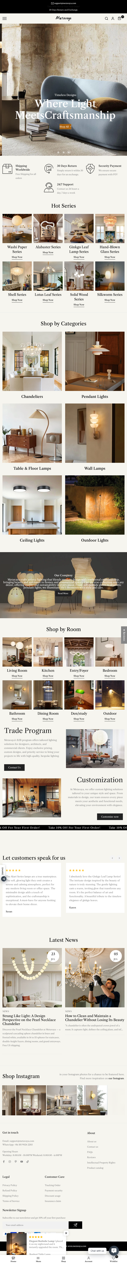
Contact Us (14, 767)
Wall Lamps (94, 468)
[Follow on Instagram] (9, 1161)
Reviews (91, 1157)
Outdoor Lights (94, 540)
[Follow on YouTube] (21, 1161)
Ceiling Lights (32, 540)
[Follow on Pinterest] (15, 1161)
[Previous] (112, 858)
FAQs (90, 1152)
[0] (119, 18)
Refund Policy (9, 1190)
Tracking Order (52, 1185)
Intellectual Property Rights (101, 1162)
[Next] (119, 858)
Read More (63, 593)
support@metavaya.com (65, 3)
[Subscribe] (75, 1225)
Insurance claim (53, 1201)
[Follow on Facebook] (3, 1161)
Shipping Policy (10, 1195)
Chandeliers (32, 396)
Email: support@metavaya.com (18, 1141)
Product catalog (95, 1168)
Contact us (92, 1146)
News (5, 1011)
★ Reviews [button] (124, 635)
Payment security (54, 1190)
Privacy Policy (9, 1185)
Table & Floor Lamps (32, 468)
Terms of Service (11, 1201)
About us (91, 1141)
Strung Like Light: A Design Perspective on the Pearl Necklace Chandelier (29, 1020)
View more (77, 125)
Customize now (110, 816)
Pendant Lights (95, 396)
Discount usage (53, 1195)
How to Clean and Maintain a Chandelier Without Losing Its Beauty (94, 1018)
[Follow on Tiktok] (27, 1161)
